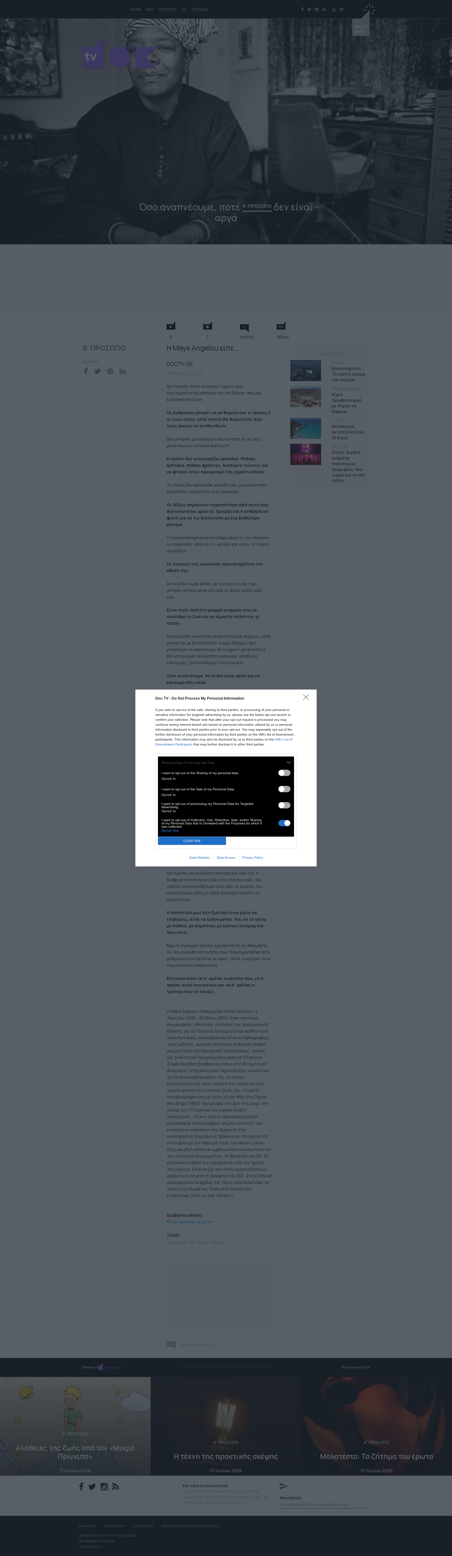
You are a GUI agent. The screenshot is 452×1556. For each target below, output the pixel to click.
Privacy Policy (252, 857)
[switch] (284, 773)
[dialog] (226, 778)
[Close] (307, 698)
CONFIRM (192, 841)
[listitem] (226, 762)
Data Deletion (199, 857)
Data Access (226, 857)
